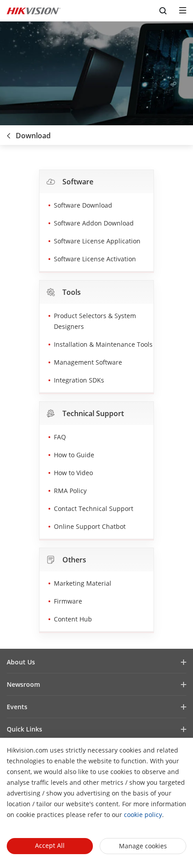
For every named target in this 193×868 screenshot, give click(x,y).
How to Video (73, 472)
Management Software (88, 362)
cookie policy (143, 814)
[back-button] (8, 132)
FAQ (60, 437)
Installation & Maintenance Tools (103, 344)
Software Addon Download (94, 223)
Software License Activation (95, 259)
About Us (21, 662)
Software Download (83, 205)
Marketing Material (82, 583)
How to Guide (74, 455)
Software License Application (97, 241)
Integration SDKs (79, 380)
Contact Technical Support (93, 508)
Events (17, 706)
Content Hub (73, 619)
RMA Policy (70, 490)
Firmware (68, 601)
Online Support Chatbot (90, 526)
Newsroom (23, 684)
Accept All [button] (50, 845)
